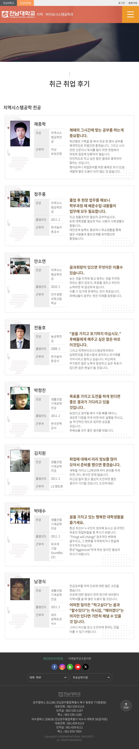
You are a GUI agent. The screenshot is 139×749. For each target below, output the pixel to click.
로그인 (121, 3)
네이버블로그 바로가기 (70, 667)
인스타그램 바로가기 (62, 667)
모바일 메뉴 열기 (130, 14)
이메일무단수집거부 (79, 658)
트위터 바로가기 (86, 667)
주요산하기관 (80, 677)
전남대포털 (25, 3)
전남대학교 (8, 3)
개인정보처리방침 (53, 658)
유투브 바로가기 (78, 667)
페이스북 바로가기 (54, 667)
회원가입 (132, 3)
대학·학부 (35, 677)
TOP (126, 707)
